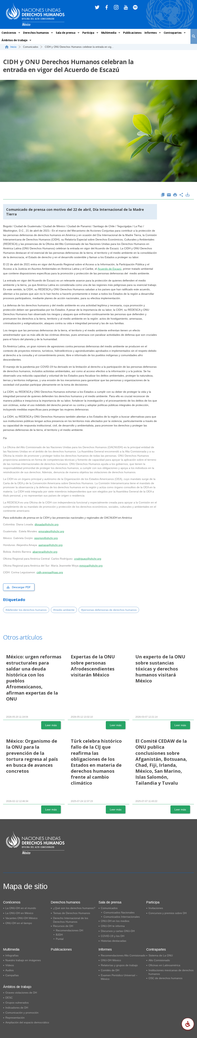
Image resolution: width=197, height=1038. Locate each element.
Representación (15, 1017)
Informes (150, 32)
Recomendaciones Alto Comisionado (123, 955)
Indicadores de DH (16, 1007)
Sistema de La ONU (161, 955)
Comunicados (109, 908)
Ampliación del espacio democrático (27, 1022)
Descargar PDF (21, 587)
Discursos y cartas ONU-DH (118, 931)
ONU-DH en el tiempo (18, 923)
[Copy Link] (163, 195)
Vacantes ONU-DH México (21, 918)
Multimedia (108, 32)
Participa (88, 32)
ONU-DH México (111, 960)
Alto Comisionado (159, 960)
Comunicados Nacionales (119, 912)
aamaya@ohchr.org (50, 545)
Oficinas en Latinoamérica (164, 965)
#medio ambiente (63, 609)
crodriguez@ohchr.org (87, 558)
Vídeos (9, 965)
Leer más (51, 725)
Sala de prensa (65, 32)
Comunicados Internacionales (122, 916)
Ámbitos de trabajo (14, 40)
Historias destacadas (113, 940)
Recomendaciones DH (69, 930)
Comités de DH (110, 970)
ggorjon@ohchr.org (46, 538)
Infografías (11, 955)
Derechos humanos (36, 32)
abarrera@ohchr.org (45, 551)
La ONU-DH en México (19, 913)
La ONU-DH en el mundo (20, 908)
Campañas (12, 975)
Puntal (59, 938)
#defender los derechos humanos (26, 609)
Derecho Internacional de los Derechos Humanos (70, 920)
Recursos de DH (63, 926)
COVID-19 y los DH (112, 936)
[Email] (169, 195)
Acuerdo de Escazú (109, 268)
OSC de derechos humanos (165, 978)
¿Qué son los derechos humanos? (74, 908)
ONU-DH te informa (113, 926)
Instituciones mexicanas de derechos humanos (171, 972)
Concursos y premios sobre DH (168, 913)
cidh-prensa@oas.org (50, 572)
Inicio (13, 46)
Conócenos (9, 32)
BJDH (59, 934)
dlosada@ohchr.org (46, 524)
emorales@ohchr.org (51, 531)
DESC (9, 997)
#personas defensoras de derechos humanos (109, 609)
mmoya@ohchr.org (91, 565)
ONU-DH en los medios (115, 920)
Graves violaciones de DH (21, 992)
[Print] (175, 195)
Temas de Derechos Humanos (71, 913)
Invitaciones (156, 908)
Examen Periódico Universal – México (119, 977)
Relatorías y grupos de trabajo (119, 965)
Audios (9, 970)
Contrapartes (173, 32)
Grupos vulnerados (17, 1002)
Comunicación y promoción (21, 1012)
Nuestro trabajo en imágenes (23, 960)
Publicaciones (132, 32)
